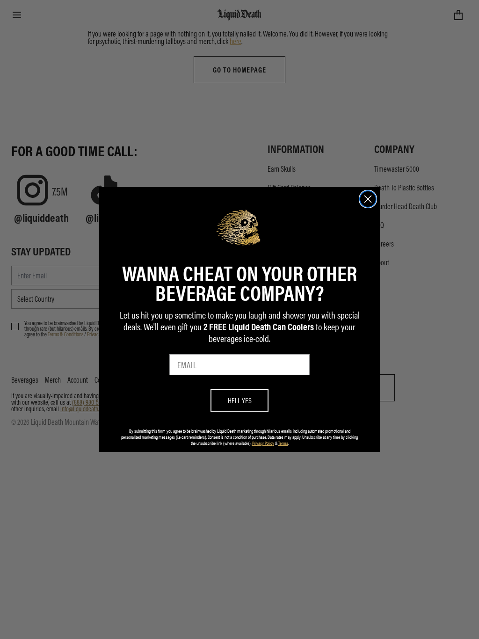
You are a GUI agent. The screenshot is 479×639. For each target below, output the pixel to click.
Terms (283, 443)
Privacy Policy (263, 443)
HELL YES (240, 400)
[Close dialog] (368, 199)
